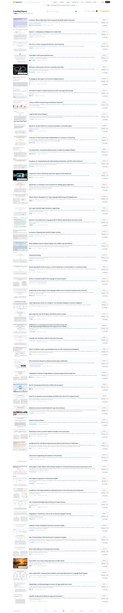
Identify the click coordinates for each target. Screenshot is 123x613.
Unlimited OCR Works (35, 255)
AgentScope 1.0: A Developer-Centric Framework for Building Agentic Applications (51, 184)
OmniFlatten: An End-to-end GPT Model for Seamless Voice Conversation (49, 431)
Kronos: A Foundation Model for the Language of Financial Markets (47, 279)
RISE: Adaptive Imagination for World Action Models (43, 478)
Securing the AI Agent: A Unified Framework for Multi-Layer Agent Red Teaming (51, 90)
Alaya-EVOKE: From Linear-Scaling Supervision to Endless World (46, 561)
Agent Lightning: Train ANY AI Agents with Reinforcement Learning (47, 314)
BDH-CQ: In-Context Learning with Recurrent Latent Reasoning (46, 44)
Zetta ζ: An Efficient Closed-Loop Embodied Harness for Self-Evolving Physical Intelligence (54, 349)
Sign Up (107, 2)
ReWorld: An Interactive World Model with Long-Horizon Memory (47, 408)
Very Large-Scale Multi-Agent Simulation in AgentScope (44, 208)
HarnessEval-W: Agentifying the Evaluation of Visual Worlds (45, 455)
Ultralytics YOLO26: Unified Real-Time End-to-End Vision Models (46, 525)
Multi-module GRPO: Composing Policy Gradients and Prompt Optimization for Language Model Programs (58, 573)
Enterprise (89, 2)
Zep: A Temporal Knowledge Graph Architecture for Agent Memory (47, 502)
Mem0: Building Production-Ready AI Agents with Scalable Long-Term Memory (50, 243)
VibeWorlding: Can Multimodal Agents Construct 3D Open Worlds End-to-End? (50, 584)
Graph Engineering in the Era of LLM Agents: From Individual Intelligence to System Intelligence (55, 303)
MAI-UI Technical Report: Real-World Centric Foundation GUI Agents (48, 537)
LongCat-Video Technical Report (38, 114)
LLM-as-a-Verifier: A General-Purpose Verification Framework (46, 102)
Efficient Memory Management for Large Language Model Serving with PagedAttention (53, 197)
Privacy (37, 610)
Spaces (68, 2)
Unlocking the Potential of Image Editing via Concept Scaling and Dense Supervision (52, 373)
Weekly (89, 11)
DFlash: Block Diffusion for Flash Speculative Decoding (44, 549)
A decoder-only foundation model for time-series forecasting (46, 338)
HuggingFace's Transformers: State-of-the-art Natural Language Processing (50, 514)
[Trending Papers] (96, 11)
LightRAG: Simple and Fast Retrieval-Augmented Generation (45, 596)
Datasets (62, 2)
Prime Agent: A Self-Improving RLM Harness (41, 55)
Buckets (75, 2)
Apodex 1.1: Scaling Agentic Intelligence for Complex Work (45, 32)
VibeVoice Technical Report (36, 420)
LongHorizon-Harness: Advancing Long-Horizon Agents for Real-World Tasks (50, 173)
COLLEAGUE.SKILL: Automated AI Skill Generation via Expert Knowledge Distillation (52, 150)
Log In (102, 2)
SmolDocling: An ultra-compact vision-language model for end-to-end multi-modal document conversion (58, 290)
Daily (85, 11)
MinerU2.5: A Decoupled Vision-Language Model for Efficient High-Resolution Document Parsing (55, 220)
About (46, 610)
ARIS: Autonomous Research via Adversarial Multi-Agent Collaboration (48, 361)
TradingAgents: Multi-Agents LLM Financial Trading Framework (46, 79)
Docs (83, 2)
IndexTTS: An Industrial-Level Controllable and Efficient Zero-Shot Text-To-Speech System (54, 396)
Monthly (93, 11)
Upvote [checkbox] (105, 19)
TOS (28, 610)
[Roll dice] (76, 11)
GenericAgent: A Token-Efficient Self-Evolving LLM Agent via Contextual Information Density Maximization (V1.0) (60, 466)
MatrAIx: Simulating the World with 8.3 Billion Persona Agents (46, 385)
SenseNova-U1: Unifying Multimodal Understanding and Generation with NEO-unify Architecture (56, 161)
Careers (54, 610)
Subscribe (73, 5)
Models (55, 2)
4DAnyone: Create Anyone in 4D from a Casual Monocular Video (46, 67)
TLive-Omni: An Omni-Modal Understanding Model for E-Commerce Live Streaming (52, 137)
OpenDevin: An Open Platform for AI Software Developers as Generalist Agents (50, 126)
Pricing (94, 2)
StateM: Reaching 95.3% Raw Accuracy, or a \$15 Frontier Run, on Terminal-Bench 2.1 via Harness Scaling (58, 267)
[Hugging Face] (64, 611)
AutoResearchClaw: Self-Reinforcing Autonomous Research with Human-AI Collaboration (53, 443)
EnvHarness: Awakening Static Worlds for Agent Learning (44, 232)
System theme (18, 610)
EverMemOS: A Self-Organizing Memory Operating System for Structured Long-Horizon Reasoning (56, 490)
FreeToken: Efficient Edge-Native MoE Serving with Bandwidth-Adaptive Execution (52, 20)
